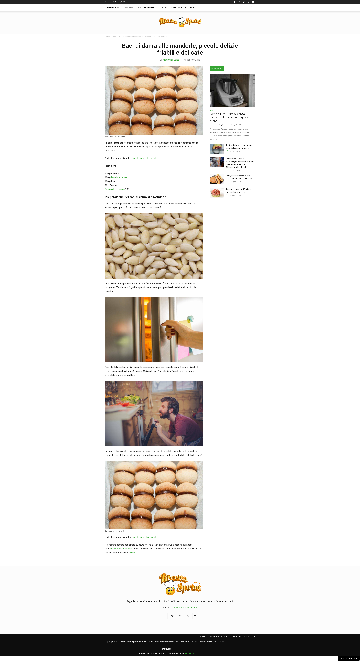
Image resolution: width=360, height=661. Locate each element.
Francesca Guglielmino (219, 125)
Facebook (116, 548)
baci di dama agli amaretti (144, 158)
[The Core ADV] (166, 650)
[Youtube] (253, 2)
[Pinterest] (244, 2)
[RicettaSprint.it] (180, 22)
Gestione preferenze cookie (348, 658)
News (193, 7)
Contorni (129, 7)
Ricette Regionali (148, 7)
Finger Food (113, 7)
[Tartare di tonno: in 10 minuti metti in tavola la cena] (217, 193)
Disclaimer (236, 636)
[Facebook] (234, 2)
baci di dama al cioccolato (144, 537)
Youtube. (132, 552)
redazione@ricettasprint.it (186, 607)
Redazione (225, 636)
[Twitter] (248, 2)
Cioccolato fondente (115, 189)
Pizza (164, 7)
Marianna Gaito (171, 59)
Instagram (128, 548)
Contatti (203, 636)
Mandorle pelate (119, 177)
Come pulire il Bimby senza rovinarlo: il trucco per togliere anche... (229, 117)
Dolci (114, 36)
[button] (251, 7)
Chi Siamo (214, 636)
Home (107, 36)
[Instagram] (239, 2)
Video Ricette (178, 7)
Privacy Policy (249, 636)
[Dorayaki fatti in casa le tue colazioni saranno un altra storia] (217, 179)
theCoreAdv (189, 653)
